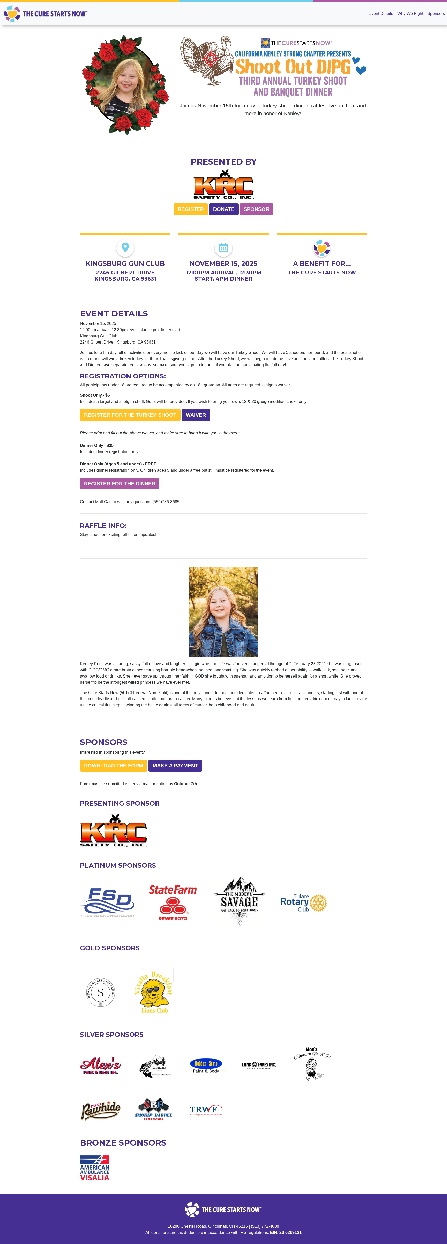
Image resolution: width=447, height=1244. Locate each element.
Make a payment (175, 765)
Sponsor (256, 209)
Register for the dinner (119, 483)
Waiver (196, 415)
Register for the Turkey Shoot (130, 415)
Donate (223, 209)
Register (191, 209)
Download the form (113, 765)
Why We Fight (410, 13)
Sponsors (436, 13)
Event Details (381, 13)
